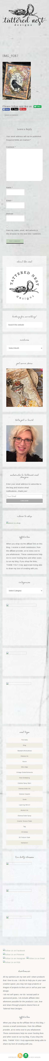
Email (9, 201)
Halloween (24, 843)
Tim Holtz (24, 740)
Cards (25, 799)
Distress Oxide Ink (24, 788)
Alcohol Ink (24, 810)
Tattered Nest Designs (25, 15)
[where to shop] (13, 523)
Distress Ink (24, 756)
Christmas (24, 832)
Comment (11, 147)
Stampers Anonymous (24, 750)
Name (9, 187)
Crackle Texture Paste (24, 821)
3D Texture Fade (24, 837)
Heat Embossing (24, 778)
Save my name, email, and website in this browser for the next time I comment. (23, 232)
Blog (24, 745)
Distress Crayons (24, 794)
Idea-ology (24, 767)
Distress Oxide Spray (24, 815)
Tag (24, 826)
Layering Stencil (24, 805)
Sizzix (24, 761)
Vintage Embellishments (24, 772)
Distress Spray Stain (24, 783)
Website (9, 214)
